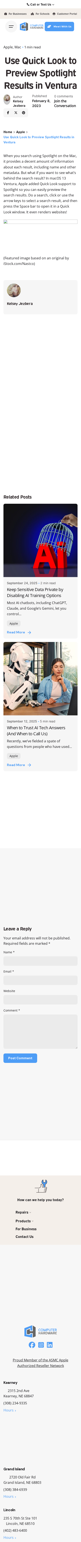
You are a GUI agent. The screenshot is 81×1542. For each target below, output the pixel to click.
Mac (17, 47)
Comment (11, 1010)
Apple (8, 47)
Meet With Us (62, 26)
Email (8, 971)
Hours (8, 1410)
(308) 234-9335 (15, 1403)
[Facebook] (8, 113)
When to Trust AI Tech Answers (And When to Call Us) (36, 731)
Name (9, 952)
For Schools (42, 13)
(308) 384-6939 (15, 1489)
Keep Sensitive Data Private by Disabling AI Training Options (35, 592)
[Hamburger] (11, 27)
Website (9, 991)
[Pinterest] (23, 113)
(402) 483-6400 (15, 1530)
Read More (16, 632)
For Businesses (17, 13)
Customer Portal (66, 13)
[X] (16, 113)
